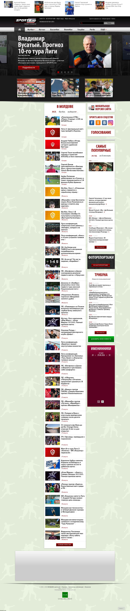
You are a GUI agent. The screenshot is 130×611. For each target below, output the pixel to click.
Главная (19, 29)
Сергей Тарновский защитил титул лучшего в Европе (83, 4)
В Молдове (65, 107)
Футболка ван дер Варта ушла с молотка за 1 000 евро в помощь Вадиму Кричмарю (52, 5)
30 (109, 355)
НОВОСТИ (42, 19)
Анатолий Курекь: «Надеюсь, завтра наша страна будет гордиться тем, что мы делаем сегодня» (22, 6)
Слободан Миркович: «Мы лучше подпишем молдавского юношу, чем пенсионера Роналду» (100, 230)
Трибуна (101, 275)
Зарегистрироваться (95, 19)
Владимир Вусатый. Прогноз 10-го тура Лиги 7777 (40, 48)
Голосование (101, 133)
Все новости (100, 247)
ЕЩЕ (103, 29)
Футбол (30, 29)
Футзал (42, 29)
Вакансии (88, 587)
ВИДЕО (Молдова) (70, 19)
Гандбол (80, 29)
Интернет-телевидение (31, 24)
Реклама (64, 587)
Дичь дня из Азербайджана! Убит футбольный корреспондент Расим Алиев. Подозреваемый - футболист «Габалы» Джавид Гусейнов (101, 308)
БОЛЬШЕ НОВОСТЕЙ (64, 545)
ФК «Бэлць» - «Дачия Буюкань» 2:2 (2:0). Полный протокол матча (101, 220)
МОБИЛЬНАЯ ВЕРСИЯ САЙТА (47, 22)
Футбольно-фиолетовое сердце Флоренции (100, 317)
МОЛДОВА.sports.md (54, 587)
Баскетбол (54, 29)
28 (92, 355)
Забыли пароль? (106, 19)
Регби (92, 29)
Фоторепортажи (101, 258)
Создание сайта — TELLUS (65, 598)
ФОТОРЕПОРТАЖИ (50, 19)
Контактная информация (76, 587)
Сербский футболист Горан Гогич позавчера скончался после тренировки (101, 325)
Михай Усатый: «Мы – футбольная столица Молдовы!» (101, 211)
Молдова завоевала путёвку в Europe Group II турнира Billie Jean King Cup (113, 5)
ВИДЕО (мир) (60, 19)
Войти (113, 19)
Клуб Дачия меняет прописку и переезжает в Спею (100, 285)
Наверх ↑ (121, 608)
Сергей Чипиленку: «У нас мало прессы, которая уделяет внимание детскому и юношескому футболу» (100, 201)
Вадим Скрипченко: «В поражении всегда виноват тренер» (98, 240)
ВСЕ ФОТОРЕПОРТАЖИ (100, 265)
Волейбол (68, 29)
